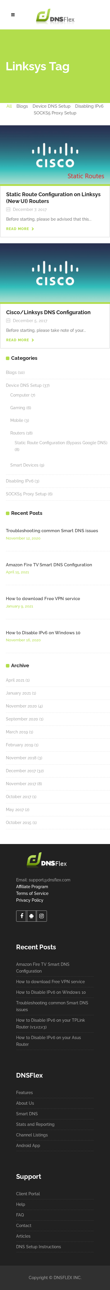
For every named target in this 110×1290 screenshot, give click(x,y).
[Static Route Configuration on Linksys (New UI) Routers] (55, 154)
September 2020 (22, 719)
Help (20, 1204)
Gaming (17, 407)
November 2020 (21, 706)
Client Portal (28, 1193)
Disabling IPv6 (19, 481)
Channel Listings (32, 1135)
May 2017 (15, 809)
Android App (28, 1145)
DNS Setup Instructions (38, 1246)
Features (24, 1092)
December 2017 (21, 770)
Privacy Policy (29, 900)
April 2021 (15, 680)
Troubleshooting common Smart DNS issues (52, 530)
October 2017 (18, 796)
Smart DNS (27, 1113)
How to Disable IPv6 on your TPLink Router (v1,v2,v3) (50, 1023)
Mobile (16, 420)
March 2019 (17, 732)
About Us (25, 1103)
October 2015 (18, 822)
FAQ (20, 1215)
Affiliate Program (32, 886)
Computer (20, 395)
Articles (23, 1236)
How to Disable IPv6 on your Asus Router (48, 1041)
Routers (17, 433)
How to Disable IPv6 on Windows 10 (43, 632)
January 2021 (18, 693)
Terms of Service (32, 893)
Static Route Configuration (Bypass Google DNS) (61, 442)
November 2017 (21, 783)
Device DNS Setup (24, 385)
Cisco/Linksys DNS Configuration (48, 312)
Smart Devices (24, 465)
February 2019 (19, 745)
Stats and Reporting (35, 1124)
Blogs (11, 372)
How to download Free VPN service (43, 598)
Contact (23, 1225)
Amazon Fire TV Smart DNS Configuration (49, 564)
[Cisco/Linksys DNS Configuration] (55, 272)
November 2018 (21, 757)
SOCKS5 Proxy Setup (26, 494)
